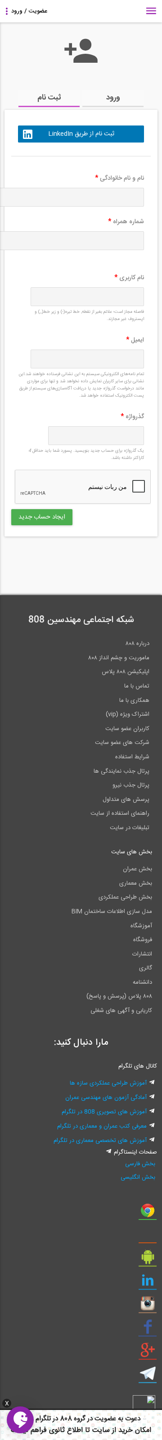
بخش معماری (135, 883)
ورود (113, 97)
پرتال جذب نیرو (130, 785)
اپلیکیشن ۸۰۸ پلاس (125, 672)
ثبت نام (49, 97)
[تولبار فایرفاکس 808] (148, 1237)
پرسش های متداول (126, 799)
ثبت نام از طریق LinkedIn (81, 134)
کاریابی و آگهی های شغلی (121, 1011)
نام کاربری (129, 277)
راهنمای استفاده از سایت (119, 813)
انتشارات (142, 954)
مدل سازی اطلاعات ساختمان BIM (112, 912)
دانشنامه (142, 982)
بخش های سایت (131, 852)
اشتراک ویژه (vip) (127, 714)
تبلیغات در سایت (129, 828)
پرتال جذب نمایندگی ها (121, 771)
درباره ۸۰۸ (137, 644)
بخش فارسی (140, 1164)
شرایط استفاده (132, 757)
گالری (145, 968)
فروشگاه (142, 940)
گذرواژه (132, 416)
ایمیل (135, 340)
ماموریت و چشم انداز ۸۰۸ (118, 658)
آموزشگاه (141, 926)
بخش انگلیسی (138, 1177)
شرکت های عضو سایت (122, 743)
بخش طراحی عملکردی (125, 897)
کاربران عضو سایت (127, 729)
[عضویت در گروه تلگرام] (148, 1376)
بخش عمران (137, 869)
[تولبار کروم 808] (148, 1213)
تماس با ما (136, 686)
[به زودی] (42, 561)
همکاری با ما (134, 700)
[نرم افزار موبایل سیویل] (148, 1260)
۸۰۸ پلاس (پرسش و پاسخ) (119, 996)
